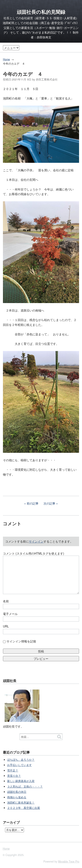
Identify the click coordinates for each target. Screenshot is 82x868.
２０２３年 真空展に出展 (23, 808)
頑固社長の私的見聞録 (41, 11)
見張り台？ (14, 776)
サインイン (36, 541)
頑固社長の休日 (16, 792)
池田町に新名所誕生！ (20, 802)
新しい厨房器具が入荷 (20, 781)
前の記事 (32, 503)
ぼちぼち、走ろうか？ (20, 760)
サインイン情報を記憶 (21, 641)
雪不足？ (12, 770)
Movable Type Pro (68, 861)
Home (6, 59)
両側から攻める (16, 797)
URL (6, 626)
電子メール (10, 614)
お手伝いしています (19, 765)
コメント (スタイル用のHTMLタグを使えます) (33, 553)
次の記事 (49, 503)
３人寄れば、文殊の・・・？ (25, 786)
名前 (6, 601)
